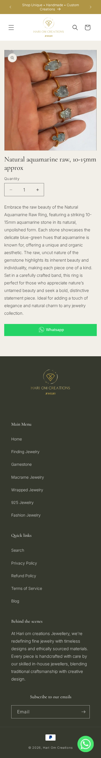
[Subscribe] (83, 711)
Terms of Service (26, 588)
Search (17, 550)
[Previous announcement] (10, 7)
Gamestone (21, 464)
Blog (15, 601)
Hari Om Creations (58, 748)
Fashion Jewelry (26, 515)
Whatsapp (55, 329)
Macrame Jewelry (27, 477)
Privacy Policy (24, 563)
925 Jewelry (22, 502)
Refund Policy (23, 575)
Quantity (11, 178)
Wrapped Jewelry (27, 489)
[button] (11, 27)
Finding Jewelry (25, 451)
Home (16, 439)
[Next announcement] (90, 7)
